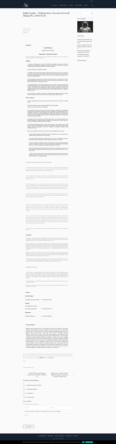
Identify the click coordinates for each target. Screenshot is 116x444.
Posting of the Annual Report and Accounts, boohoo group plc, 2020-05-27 (84, 41)
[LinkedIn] (92, 1)
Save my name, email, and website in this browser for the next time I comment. (43, 411)
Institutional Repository (32, 389)
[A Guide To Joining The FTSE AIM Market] (85, 27)
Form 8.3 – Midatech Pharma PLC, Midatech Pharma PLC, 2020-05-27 (84, 46)
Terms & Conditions (59, 435)
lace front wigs (30, 397)
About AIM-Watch (42, 435)
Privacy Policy (68, 435)
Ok (83, 442)
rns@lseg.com (42, 357)
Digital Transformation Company (34, 385)
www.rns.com (51, 357)
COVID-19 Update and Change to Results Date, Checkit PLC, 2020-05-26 (37, 375)
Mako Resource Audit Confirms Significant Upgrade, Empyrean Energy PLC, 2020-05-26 (59, 375)
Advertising (50, 435)
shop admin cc (30, 393)
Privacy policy (89, 442)
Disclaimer (75, 435)
